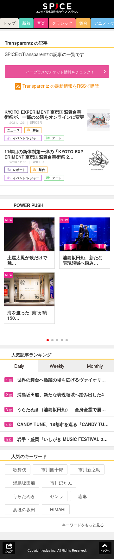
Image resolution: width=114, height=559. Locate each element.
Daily (19, 366)
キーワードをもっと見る (83, 524)
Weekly (57, 366)
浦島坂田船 (24, 483)
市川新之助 (89, 469)
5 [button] (67, 340)
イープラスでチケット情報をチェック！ (60, 71)
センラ (56, 496)
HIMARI (58, 509)
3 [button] (57, 340)
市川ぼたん (61, 483)
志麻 (82, 496)
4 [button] (62, 340)
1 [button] (48, 340)
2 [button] (52, 340)
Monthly (95, 366)
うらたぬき (24, 496)
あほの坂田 (24, 509)
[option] (57, 272)
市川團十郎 (52, 469)
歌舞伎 (19, 469)
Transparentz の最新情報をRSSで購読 (60, 86)
